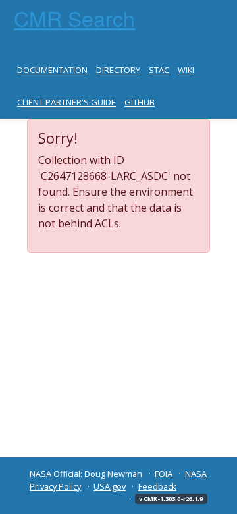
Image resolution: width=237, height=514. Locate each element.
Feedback (157, 486)
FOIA (163, 474)
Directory (118, 70)
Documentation (52, 70)
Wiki (186, 70)
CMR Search (74, 18)
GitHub (139, 102)
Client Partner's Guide (66, 102)
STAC (159, 70)
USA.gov (109, 486)
